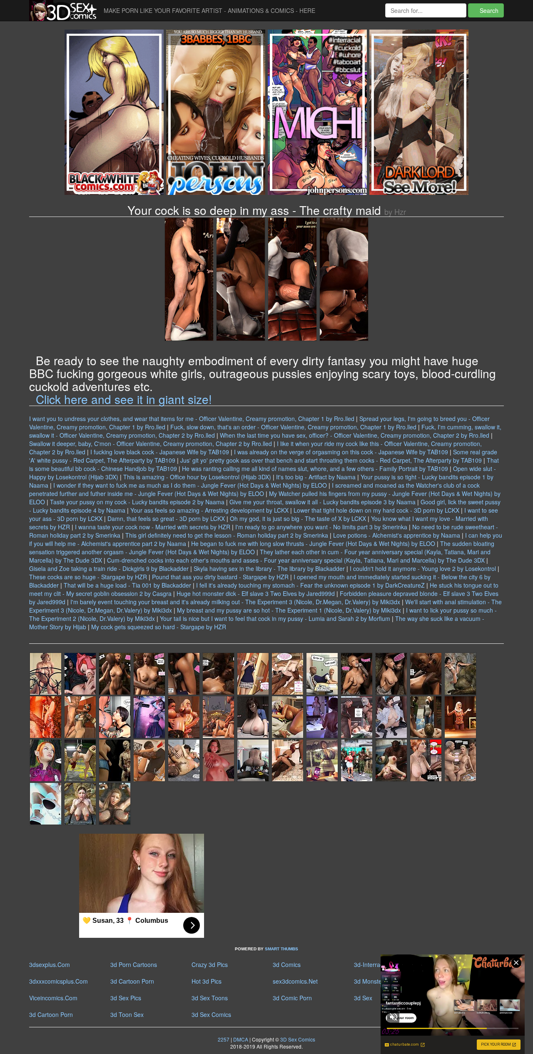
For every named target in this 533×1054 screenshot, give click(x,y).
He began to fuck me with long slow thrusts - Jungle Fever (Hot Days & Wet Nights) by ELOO (313, 543)
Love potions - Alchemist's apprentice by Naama (396, 535)
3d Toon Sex (127, 1014)
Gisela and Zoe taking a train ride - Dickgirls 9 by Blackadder (109, 568)
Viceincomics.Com (53, 998)
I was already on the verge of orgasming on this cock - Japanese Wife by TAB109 (341, 452)
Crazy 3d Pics (210, 964)
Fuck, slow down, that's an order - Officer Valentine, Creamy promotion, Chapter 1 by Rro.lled (293, 427)
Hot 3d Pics (207, 981)
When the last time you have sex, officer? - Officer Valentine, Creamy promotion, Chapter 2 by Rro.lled (354, 435)
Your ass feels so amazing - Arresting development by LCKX (209, 510)
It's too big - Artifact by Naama (316, 477)
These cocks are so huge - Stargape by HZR (88, 577)
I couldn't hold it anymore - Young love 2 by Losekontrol (423, 568)
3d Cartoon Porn (132, 981)
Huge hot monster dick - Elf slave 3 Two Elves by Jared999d (256, 593)
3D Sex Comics (297, 1039)
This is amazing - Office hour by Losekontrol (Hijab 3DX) (197, 477)
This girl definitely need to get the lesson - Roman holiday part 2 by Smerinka (226, 535)
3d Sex (363, 998)
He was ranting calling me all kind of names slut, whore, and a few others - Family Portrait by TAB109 (315, 468)
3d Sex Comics (211, 1014)
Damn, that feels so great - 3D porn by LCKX (166, 518)
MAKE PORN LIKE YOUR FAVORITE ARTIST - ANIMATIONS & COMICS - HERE (209, 10)
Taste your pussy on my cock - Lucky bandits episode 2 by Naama (137, 502)
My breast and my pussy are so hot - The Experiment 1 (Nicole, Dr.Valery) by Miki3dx (289, 610)
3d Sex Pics (125, 998)
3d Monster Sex (375, 981)
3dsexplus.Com (49, 964)
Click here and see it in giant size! (124, 399)
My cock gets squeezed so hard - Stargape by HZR (158, 627)
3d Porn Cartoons (133, 964)
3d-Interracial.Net (377, 964)
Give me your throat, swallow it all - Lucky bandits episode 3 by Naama (322, 502)
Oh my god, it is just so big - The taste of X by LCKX (298, 518)
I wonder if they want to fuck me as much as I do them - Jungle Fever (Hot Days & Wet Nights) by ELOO (190, 485)
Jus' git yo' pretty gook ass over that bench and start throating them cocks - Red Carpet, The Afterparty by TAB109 (331, 460)
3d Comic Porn (292, 998)
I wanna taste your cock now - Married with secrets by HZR (152, 527)
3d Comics (287, 964)
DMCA (240, 1039)
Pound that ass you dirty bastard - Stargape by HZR (220, 577)
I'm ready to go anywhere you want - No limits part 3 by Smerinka (321, 527)
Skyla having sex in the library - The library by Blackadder (269, 568)
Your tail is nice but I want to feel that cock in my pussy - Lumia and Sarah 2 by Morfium (275, 618)
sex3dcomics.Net (295, 981)
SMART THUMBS (281, 949)
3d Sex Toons (210, 998)
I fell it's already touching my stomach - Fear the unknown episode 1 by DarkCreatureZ (310, 585)
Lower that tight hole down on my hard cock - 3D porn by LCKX (376, 510)
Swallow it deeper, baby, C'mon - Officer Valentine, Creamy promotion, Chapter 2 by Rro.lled (150, 443)
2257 (223, 1039)
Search (488, 10)
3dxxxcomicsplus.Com (58, 981)
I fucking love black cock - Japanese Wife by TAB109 (159, 452)
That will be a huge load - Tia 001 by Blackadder (127, 585)
